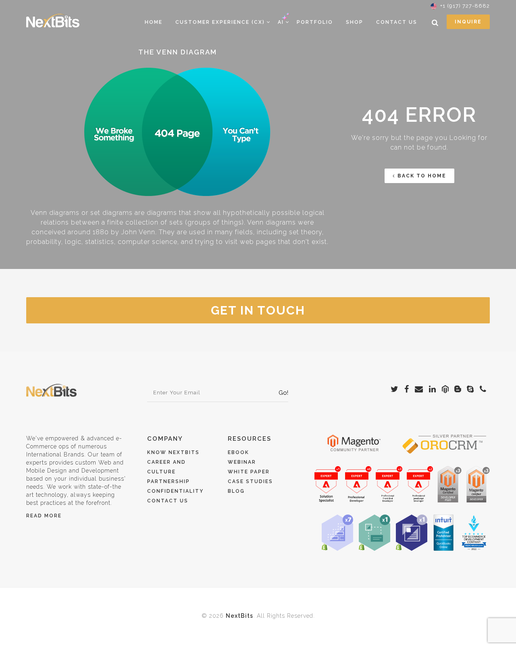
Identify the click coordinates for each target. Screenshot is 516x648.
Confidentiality (175, 491)
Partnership (168, 481)
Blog (236, 491)
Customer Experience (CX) (220, 22)
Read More (44, 516)
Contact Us (396, 22)
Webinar (242, 462)
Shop (354, 22)
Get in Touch (258, 310)
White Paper (249, 472)
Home (153, 22)
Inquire (468, 22)
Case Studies (250, 481)
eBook (238, 452)
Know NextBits (173, 452)
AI (281, 22)
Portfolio (315, 22)
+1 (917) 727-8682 (465, 6)
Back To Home (421, 176)
